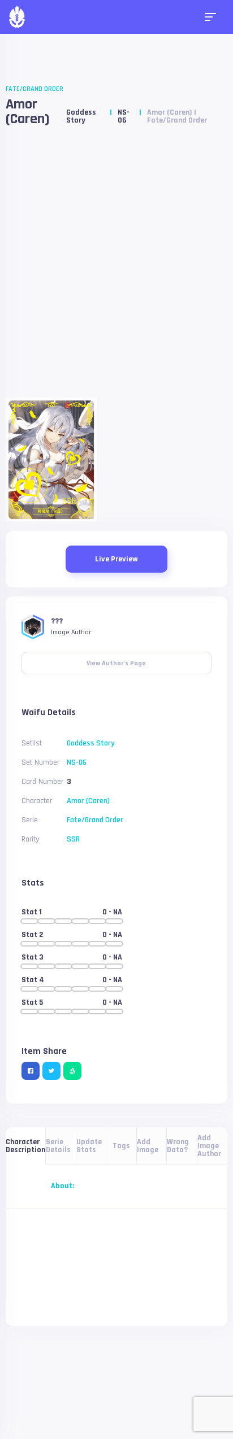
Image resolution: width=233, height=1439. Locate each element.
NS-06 (124, 116)
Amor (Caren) (28, 111)
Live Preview (116, 559)
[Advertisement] (116, 266)
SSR (73, 839)
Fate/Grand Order (34, 89)
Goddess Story (81, 116)
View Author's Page (116, 660)
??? (57, 621)
